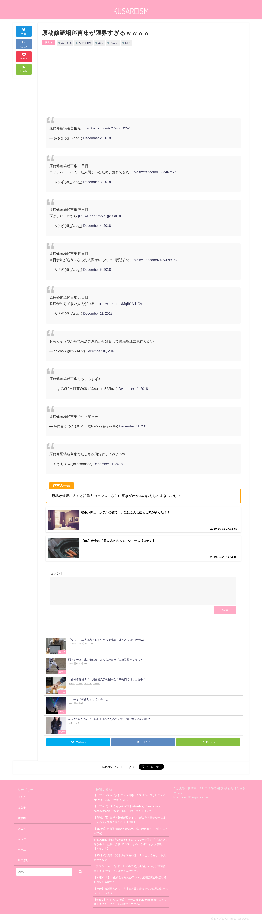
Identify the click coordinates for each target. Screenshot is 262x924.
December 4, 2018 (97, 225)
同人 (128, 43)
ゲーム (22, 849)
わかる (114, 43)
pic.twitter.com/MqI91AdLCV (120, 303)
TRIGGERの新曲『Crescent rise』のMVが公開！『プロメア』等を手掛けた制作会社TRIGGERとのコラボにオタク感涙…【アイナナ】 (131, 844)
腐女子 (49, 42)
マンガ (22, 839)
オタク (22, 797)
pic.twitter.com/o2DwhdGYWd (108, 128)
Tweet (24, 34)
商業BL (22, 818)
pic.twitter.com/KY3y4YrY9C (155, 260)
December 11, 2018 (97, 313)
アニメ (22, 828)
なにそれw (85, 43)
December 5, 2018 (97, 269)
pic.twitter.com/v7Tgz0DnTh (99, 215)
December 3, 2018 (97, 181)
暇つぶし (23, 860)
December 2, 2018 (97, 138)
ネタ (101, 43)
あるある (66, 43)
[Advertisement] (94, 85)
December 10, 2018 (100, 351)
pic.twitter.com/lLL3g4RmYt (155, 172)
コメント (56, 573)
